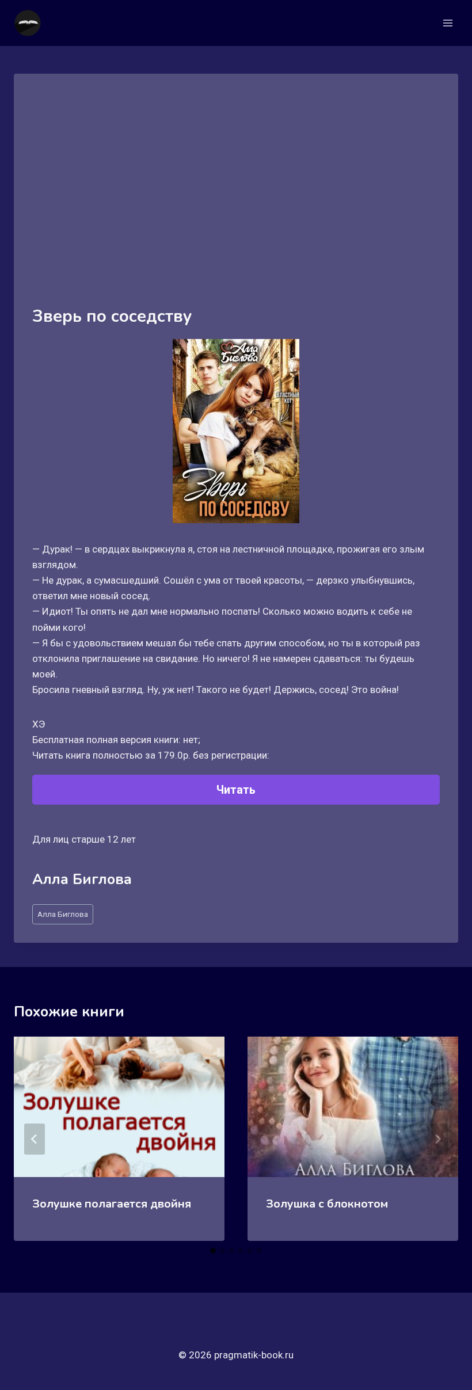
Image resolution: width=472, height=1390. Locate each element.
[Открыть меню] (447, 23)
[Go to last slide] (34, 1139)
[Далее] (437, 1139)
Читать (236, 790)
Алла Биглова (62, 914)
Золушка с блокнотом (327, 1204)
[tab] (213, 1251)
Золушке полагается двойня (111, 1204)
